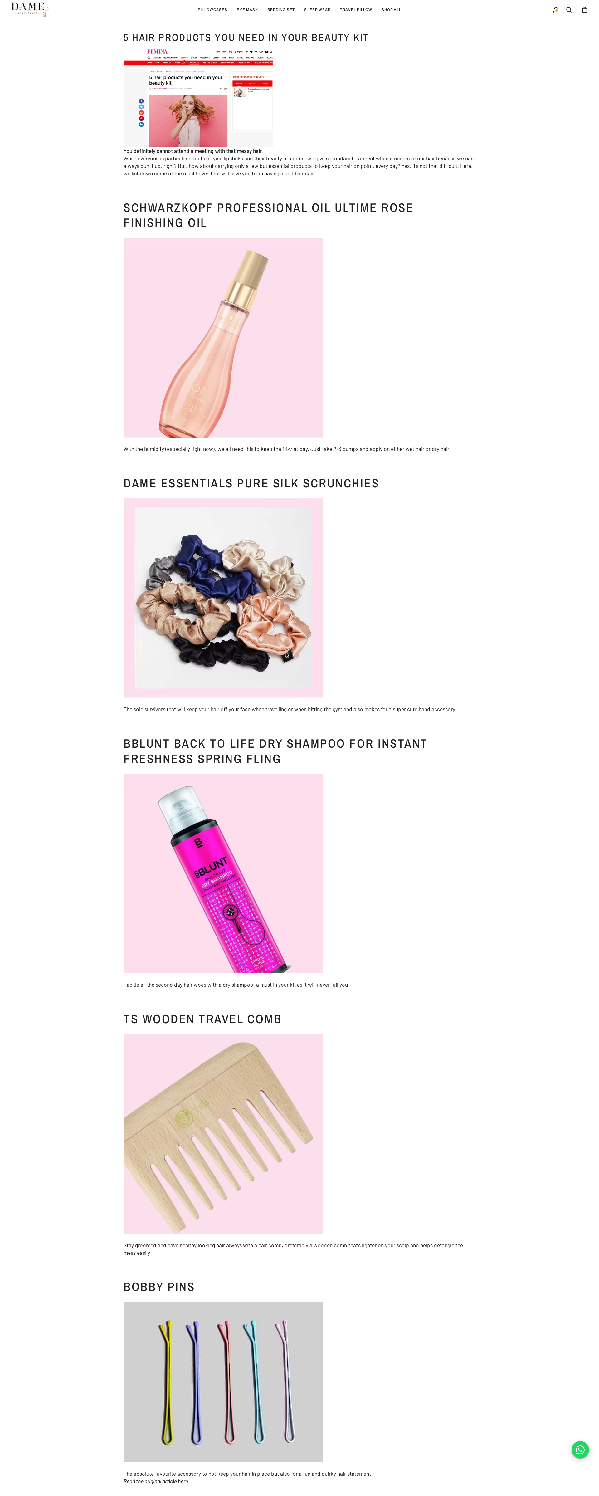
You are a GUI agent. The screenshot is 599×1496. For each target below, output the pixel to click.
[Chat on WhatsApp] (580, 1450)
